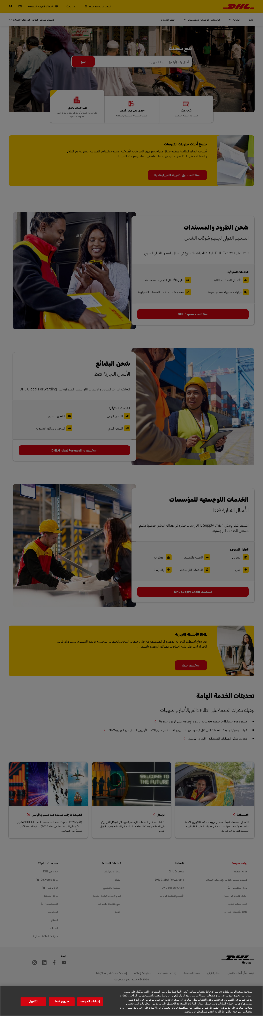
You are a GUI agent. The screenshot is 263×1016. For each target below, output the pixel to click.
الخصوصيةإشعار (206, 1011)
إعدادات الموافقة (90, 1001)
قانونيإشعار (189, 1011)
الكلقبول (33, 1001)
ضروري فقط (62, 1001)
